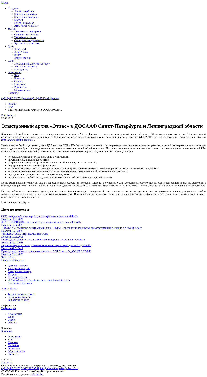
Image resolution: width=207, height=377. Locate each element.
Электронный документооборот (32, 63)
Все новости (8, 115)
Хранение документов (26, 43)
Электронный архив (25, 14)
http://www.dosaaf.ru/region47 (17, 139)
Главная (12, 103)
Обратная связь (22, 90)
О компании (14, 72)
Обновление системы (26, 34)
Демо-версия (15, 313)
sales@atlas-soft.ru (68, 368)
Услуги (12, 28)
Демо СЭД (20, 49)
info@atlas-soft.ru (49, 368)
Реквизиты (20, 87)
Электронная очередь (26, 17)
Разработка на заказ (25, 37)
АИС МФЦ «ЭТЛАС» (26, 25)
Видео (17, 55)
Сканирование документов (29, 40)
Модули (18, 19)
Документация (22, 57)
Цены (11, 60)
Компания (6, 331)
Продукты (13, 8)
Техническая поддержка (27, 31)
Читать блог (8, 257)
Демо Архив (21, 52)
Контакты (13, 92)
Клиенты (19, 78)
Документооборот (24, 11)
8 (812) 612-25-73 (10, 368)
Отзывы (18, 81)
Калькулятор (21, 69)
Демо (11, 46)
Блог (16, 75)
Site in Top (37, 374)
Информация (8, 308)
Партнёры (19, 84)
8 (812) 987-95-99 (30, 368)
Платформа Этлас (24, 22)
